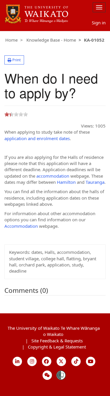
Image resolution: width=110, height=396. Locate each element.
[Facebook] (47, 361)
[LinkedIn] (17, 361)
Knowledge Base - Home (51, 40)
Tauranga (95, 182)
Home (11, 40)
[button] (14, 60)
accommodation (53, 176)
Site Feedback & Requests (57, 341)
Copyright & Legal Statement (57, 347)
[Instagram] (32, 361)
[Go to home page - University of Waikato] (36, 6)
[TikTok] (76, 361)
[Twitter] (61, 361)
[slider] (16, 114)
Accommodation (21, 226)
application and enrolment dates (37, 138)
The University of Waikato (54, 331)
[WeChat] (47, 375)
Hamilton (67, 182)
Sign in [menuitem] (99, 23)
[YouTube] (91, 361)
